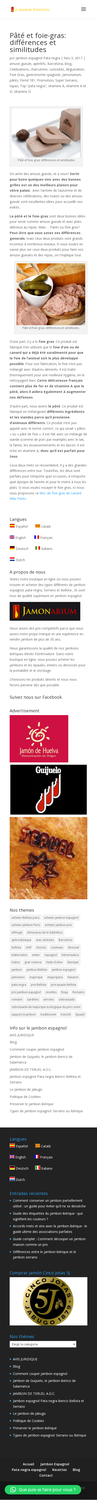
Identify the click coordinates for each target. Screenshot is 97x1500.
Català (45, 526)
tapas (14, 86)
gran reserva (32, 962)
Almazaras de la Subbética (44, 932)
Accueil (28, 1464)
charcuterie (39, 69)
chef (28, 947)
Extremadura (70, 955)
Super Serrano (66, 80)
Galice (16, 962)
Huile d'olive (54, 962)
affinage (17, 932)
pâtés (14, 80)
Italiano (46, 548)
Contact (46, 1475)
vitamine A (56, 86)
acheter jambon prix (58, 925)
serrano (48, 999)
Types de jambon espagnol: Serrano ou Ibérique (46, 1111)
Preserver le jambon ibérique (31, 1104)
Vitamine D (22, 91)
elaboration (19, 955)
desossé (73, 947)
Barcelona (55, 63)
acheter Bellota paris (25, 918)
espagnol (50, 955)
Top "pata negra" (33, 86)
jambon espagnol (63, 970)
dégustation (75, 69)
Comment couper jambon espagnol (37, 1049)
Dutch (20, 560)
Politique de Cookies (25, 1096)
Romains (78, 992)
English (20, 537)
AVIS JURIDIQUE (22, 1035)
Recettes (59, 1469)
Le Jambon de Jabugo (26, 1089)
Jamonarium (71, 74)
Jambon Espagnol (54, 1464)
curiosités (56, 69)
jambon (17, 970)
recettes (51, 992)
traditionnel (48, 1014)
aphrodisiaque (21, 940)
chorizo (41, 947)
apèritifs (39, 63)
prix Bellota (38, 985)
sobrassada (67, 999)
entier (36, 955)
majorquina (55, 977)
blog (68, 63)
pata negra (19, 985)
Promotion (45, 80)
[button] (43, 1489)
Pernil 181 (27, 80)
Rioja (64, 992)
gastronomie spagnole (43, 74)
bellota (16, 947)
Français (46, 537)
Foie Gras (17, 74)
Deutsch (21, 548)
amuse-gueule (20, 63)
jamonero (18, 977)
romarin (17, 999)
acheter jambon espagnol (61, 918)
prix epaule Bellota (63, 985)
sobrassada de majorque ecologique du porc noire (46, 1007)
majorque (36, 977)
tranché (66, 1014)
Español (22, 526)
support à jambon (24, 1014)
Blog (13, 1042)
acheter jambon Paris (26, 925)
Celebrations (19, 69)
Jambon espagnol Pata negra (38, 58)
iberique (73, 962)
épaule (80, 1014)
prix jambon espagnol (26, 992)
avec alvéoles (45, 940)
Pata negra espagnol (29, 1469)
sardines (33, 999)
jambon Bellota (37, 970)
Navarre (73, 977)
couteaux (57, 947)
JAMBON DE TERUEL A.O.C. (31, 1069)
